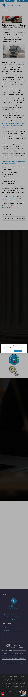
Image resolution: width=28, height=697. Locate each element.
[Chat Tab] (14, 348)
